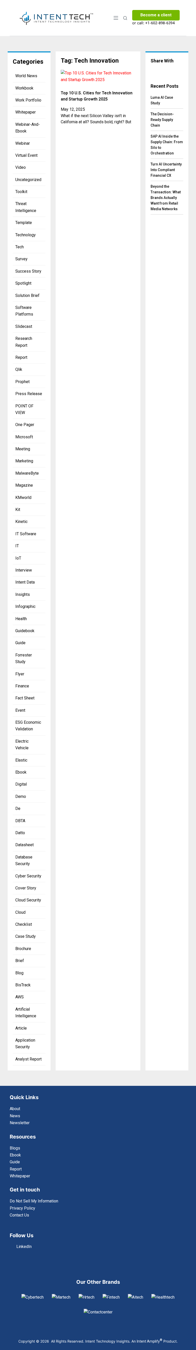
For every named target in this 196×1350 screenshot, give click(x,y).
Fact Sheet (24, 698)
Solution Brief (27, 295)
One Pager (24, 424)
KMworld (23, 497)
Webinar (22, 143)
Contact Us (19, 1215)
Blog (19, 972)
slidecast (23, 326)
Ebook (21, 772)
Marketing (24, 461)
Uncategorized (28, 179)
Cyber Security (28, 876)
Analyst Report (28, 1059)
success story (28, 271)
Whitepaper (25, 112)
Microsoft (24, 436)
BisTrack (23, 985)
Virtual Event (26, 155)
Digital (21, 784)
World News (26, 75)
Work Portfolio (28, 100)
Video (20, 167)
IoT (18, 558)
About (15, 1108)
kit (17, 509)
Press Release (28, 393)
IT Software (25, 533)
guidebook (24, 630)
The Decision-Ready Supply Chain (162, 119)
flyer (19, 674)
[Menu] (116, 18)
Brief (19, 960)
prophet (22, 381)
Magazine (24, 485)
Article (21, 1028)
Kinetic (21, 521)
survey (21, 258)
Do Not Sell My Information (34, 1201)
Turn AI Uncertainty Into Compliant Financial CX (166, 169)
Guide (20, 642)
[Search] (125, 18)
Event (20, 710)
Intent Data (25, 582)
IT (17, 545)
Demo (20, 796)
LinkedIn (24, 1246)
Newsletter (20, 1122)
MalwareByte (27, 473)
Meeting (22, 449)
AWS (19, 997)
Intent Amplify (149, 1341)
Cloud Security (28, 900)
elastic (21, 760)
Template (23, 222)
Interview (23, 570)
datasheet (24, 844)
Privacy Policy (22, 1208)
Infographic (25, 606)
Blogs (15, 1148)
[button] (155, 70)
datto (20, 832)
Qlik (18, 369)
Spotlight (23, 283)
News (15, 1115)
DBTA (20, 820)
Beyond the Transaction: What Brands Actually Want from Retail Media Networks (166, 197)
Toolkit (21, 191)
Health (21, 618)
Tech (19, 246)
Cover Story (25, 888)
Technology (25, 234)
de (17, 808)
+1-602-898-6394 (160, 23)
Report (21, 357)
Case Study (25, 936)
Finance (22, 686)
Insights (22, 594)
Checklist (23, 924)
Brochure (23, 948)
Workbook (24, 88)
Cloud (20, 912)
